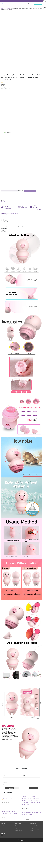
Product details (3, 213)
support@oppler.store (5, 825)
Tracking (31, 830)
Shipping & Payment (15, 213)
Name (4, 775)
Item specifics (8, 213)
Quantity (19, 190)
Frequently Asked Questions (35, 825)
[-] (5, 190)
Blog (16, 828)
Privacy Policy (17, 829)
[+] (13, 190)
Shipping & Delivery (33, 828)
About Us (17, 825)
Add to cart (31, 191)
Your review (5, 782)
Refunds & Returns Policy (34, 829)
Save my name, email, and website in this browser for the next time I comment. (22, 785)
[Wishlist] (33, 4)
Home (2, 8)
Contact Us (17, 826)
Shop (4, 8)
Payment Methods (33, 826)
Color (2, 88)
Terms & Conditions (18, 830)
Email (23, 775)
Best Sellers (8, 8)
